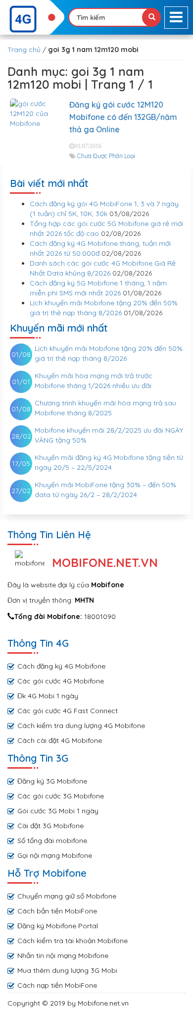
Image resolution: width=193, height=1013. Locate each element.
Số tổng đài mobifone (52, 840)
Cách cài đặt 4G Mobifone (59, 740)
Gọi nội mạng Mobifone (54, 855)
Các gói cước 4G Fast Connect (67, 710)
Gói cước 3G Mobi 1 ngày (57, 810)
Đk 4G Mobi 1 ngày (47, 695)
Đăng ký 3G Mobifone (52, 781)
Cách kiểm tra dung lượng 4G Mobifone (81, 725)
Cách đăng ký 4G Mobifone (61, 666)
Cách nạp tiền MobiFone (57, 985)
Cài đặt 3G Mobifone (50, 825)
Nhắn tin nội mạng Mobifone (62, 955)
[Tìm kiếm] (151, 17)
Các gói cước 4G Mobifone (60, 680)
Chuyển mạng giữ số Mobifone (66, 896)
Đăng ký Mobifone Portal (57, 925)
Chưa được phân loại (106, 156)
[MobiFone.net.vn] (32, 19)
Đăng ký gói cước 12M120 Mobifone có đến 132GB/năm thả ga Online (123, 117)
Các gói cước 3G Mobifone (60, 795)
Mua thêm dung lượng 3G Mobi (67, 970)
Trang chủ (24, 49)
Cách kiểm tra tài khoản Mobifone (72, 940)
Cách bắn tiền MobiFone (57, 910)
